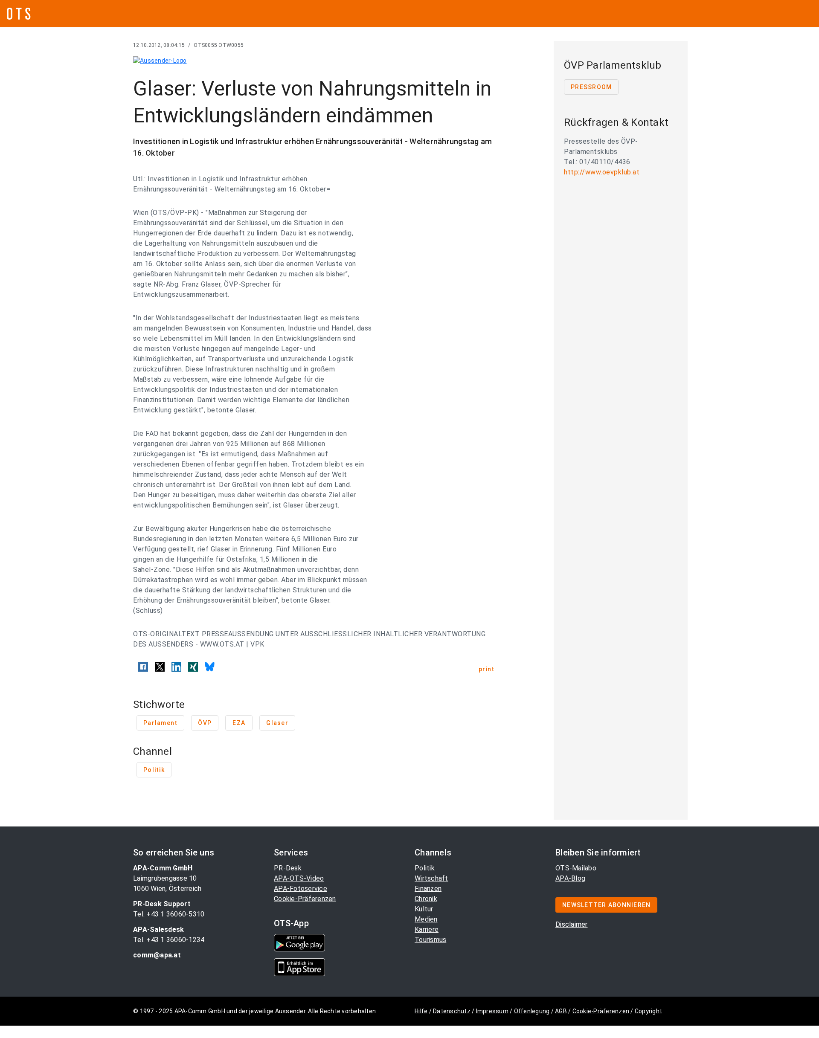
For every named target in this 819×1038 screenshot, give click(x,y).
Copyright (648, 1011)
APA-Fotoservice (300, 888)
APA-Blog (570, 878)
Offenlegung (532, 1011)
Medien (426, 919)
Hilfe (421, 1011)
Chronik (426, 899)
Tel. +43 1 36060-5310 (168, 914)
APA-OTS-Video (299, 878)
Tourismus (430, 940)
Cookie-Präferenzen (305, 899)
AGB (561, 1011)
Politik (425, 868)
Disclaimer (571, 924)
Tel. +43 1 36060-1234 (168, 940)
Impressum (492, 1011)
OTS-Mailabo (575, 868)
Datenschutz (451, 1011)
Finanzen (428, 888)
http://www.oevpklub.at (601, 172)
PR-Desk (288, 868)
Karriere (427, 929)
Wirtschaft (431, 878)
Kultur (424, 909)
